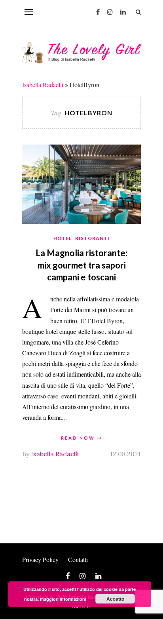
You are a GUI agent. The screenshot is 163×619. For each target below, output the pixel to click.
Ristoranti (92, 238)
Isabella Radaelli (42, 84)
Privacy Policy (40, 559)
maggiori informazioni (63, 599)
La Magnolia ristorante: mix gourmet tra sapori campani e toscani (81, 265)
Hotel (62, 238)
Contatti (78, 559)
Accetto (115, 598)
